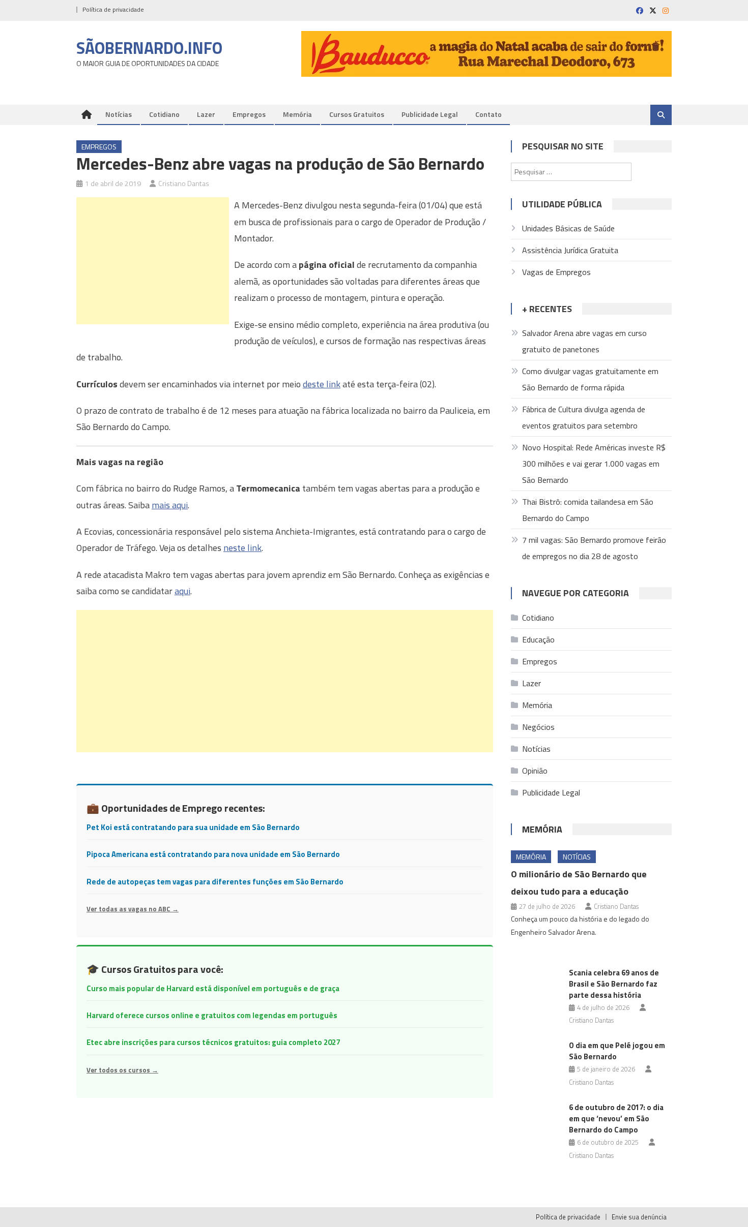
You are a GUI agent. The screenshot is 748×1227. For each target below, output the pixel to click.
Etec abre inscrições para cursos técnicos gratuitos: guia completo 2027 (213, 1042)
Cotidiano (164, 114)
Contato (488, 114)
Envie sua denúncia (639, 1217)
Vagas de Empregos (556, 272)
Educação (538, 639)
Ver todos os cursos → (122, 1070)
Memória (297, 114)
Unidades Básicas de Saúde (568, 228)
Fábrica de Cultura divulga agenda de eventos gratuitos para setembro (583, 417)
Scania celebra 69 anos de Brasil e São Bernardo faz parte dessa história (614, 984)
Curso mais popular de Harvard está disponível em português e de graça (213, 988)
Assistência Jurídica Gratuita (570, 250)
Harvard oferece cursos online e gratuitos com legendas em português (212, 1015)
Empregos (249, 114)
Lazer (206, 114)
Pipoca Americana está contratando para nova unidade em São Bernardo (213, 854)
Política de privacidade (113, 9)
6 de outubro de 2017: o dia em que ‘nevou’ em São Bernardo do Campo (616, 1118)
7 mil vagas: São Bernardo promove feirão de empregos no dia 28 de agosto (594, 548)
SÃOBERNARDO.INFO (149, 48)
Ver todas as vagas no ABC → (133, 909)
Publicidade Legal (429, 114)
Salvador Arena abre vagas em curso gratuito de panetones (584, 341)
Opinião (535, 770)
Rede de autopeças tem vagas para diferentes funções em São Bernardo (215, 881)
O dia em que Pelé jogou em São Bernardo (617, 1050)
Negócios (538, 727)
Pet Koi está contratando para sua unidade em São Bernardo (193, 827)
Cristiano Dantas (183, 183)
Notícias (118, 114)
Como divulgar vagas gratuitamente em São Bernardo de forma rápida (590, 379)
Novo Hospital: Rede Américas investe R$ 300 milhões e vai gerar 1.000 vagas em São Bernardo (594, 463)
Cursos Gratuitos (356, 114)
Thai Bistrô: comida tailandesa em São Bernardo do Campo (587, 510)
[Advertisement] (152, 260)
